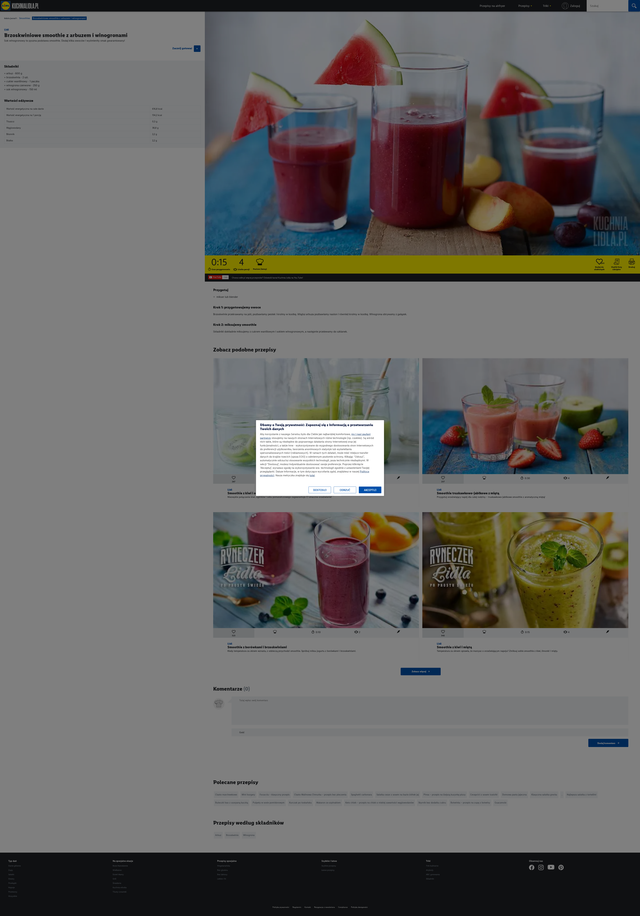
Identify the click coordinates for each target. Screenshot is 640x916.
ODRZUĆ (345, 489)
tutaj (312, 475)
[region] (320, 458)
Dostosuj (319, 489)
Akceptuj (370, 489)
